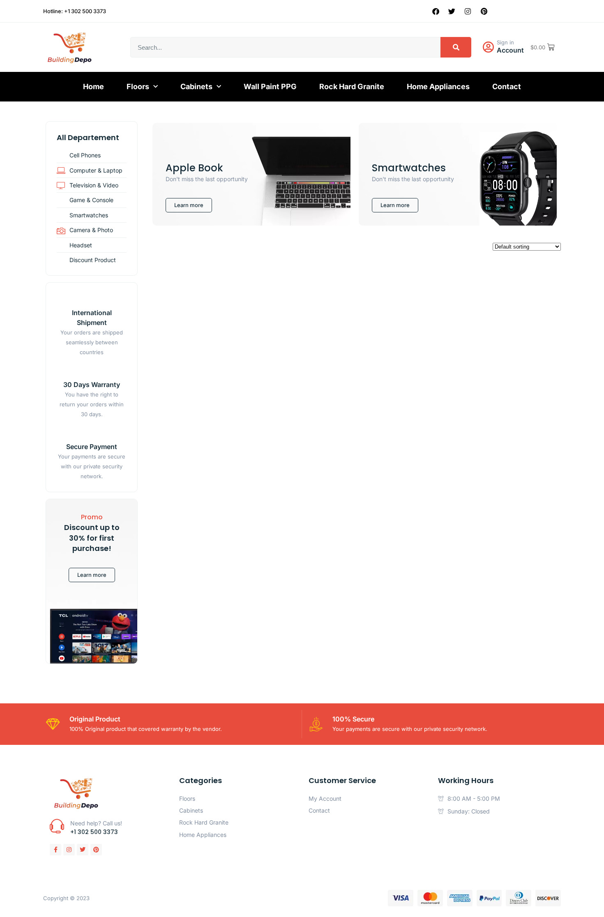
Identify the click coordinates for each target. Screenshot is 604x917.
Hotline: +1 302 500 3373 (74, 11)
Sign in (505, 42)
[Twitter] (452, 11)
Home (93, 86)
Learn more (91, 574)
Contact (506, 86)
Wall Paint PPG (270, 86)
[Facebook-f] (55, 849)
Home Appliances (438, 86)
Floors (138, 86)
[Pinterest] (484, 11)
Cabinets (196, 86)
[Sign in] (488, 47)
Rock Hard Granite (351, 86)
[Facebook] (436, 11)
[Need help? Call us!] (57, 826)
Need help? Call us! (96, 823)
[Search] (455, 47)
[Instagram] (468, 11)
